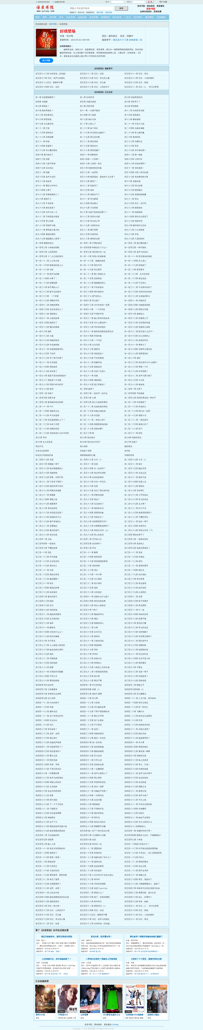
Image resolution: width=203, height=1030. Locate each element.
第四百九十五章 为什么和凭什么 (138, 822)
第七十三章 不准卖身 (44, 203)
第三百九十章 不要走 (133, 667)
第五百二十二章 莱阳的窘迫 (136, 862)
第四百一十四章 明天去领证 (136, 703)
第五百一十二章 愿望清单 (91, 848)
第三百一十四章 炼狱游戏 (91, 557)
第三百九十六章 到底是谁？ (136, 676)
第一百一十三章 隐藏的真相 (92, 261)
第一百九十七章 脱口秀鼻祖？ (93, 384)
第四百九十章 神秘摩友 (45, 818)
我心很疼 (84, 446)
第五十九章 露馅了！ (89, 181)
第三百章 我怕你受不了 (134, 535)
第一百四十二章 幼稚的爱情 (47, 305)
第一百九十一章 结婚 (89, 376)
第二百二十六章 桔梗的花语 (47, 429)
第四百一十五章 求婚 (44, 707)
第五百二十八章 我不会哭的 (136, 871)
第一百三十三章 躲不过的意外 (48, 292)
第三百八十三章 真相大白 (91, 658)
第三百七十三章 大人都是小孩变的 (50, 645)
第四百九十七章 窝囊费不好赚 (93, 826)
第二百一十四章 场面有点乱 (47, 411)
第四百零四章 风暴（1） (90, 689)
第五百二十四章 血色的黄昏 (92, 866)
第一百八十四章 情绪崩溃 (46, 367)
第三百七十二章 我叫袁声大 (136, 641)
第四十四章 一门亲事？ (90, 159)
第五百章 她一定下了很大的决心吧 (95, 831)
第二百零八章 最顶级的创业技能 (49, 402)
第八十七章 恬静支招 (133, 221)
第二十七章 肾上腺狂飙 (134, 133)
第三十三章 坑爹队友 (133, 141)
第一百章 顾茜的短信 (44, 243)
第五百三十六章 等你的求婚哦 (93, 884)
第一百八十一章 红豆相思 (46, 362)
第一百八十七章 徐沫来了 (46, 371)
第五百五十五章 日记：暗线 (136, 82)
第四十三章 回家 (42, 159)
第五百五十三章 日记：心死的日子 (95, 87)
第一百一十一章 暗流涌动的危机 (138, 256)
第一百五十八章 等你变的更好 (93, 327)
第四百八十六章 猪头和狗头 (92, 813)
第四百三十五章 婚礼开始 (135, 734)
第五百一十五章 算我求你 (91, 853)
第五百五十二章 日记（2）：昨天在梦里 (141, 87)
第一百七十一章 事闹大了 (135, 345)
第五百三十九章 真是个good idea (93, 888)
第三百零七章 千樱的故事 (46, 548)
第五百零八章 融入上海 (45, 844)
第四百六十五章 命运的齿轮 (136, 778)
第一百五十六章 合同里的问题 (137, 323)
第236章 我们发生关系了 (90, 442)
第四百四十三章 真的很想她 (92, 747)
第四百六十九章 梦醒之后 (135, 787)
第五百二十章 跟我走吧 (45, 862)
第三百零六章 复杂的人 (134, 544)
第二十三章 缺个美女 (89, 128)
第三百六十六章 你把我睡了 (136, 632)
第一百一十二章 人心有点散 (47, 261)
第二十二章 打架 (42, 128)
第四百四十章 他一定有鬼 (91, 742)
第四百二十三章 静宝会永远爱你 (138, 716)
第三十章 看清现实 (132, 137)
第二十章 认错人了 (88, 124)
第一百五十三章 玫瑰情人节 (136, 318)
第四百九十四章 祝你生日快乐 (93, 822)
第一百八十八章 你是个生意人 (93, 371)
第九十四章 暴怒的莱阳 (45, 234)
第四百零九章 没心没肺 (45, 698)
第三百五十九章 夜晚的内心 (92, 623)
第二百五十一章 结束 (89, 464)
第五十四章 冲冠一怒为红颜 (136, 172)
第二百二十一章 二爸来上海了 (93, 420)
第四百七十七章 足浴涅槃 (91, 800)
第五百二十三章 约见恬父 (46, 866)
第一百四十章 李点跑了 (90, 301)
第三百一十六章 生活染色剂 (47, 561)
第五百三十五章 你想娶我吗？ (48, 884)
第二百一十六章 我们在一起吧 (137, 411)
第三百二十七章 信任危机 (135, 574)
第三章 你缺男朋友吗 (133, 97)
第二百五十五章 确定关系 (135, 468)
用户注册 (163, 2)
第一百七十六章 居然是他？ (92, 354)
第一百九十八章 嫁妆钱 (134, 384)
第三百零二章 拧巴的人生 (91, 539)
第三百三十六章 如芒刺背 (135, 588)
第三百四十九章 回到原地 (46, 610)
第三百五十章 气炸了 (89, 610)
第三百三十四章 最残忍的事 (47, 588)
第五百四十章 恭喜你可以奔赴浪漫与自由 (142, 888)
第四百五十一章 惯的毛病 (46, 760)
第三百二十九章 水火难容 (91, 579)
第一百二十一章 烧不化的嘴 (47, 274)
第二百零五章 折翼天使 (45, 398)
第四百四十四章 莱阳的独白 (136, 747)
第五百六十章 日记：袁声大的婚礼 (50, 78)
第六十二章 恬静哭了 (89, 186)
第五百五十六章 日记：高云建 (93, 82)
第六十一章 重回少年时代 (46, 186)
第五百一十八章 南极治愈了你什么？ (95, 857)
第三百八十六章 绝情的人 (91, 663)
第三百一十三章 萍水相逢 (46, 557)
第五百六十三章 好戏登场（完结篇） (51, 74)
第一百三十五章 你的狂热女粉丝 (138, 292)
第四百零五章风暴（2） (134, 689)
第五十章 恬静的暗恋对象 (91, 168)
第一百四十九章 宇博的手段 (92, 314)
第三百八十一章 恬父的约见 (136, 654)
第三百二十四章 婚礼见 (134, 570)
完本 (61, 17)
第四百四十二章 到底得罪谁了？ (49, 747)
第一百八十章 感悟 (132, 358)
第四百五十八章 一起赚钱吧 (92, 769)
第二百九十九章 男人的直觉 (92, 535)
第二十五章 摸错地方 (44, 133)
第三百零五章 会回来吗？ (91, 544)
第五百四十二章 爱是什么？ (92, 893)
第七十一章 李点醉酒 (89, 199)
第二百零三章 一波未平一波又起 (94, 393)
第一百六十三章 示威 (44, 336)
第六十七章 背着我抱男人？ (47, 194)
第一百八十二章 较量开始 (91, 362)
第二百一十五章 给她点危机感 (93, 411)
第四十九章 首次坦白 (44, 168)
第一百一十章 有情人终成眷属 (93, 256)
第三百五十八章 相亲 (44, 623)
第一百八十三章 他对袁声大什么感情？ (141, 362)
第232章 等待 (41, 437)
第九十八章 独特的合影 (90, 239)
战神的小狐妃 (153, 1015)
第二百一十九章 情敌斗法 (135, 415)
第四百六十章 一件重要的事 (47, 773)
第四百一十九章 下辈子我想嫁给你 (95, 711)
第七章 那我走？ (42, 106)
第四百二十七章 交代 (44, 725)
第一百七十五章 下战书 (45, 354)
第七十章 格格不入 (43, 199)
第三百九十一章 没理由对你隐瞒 (49, 672)
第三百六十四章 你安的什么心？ (49, 632)
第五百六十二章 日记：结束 (92, 74)
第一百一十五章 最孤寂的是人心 (49, 265)
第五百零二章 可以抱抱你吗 (47, 835)
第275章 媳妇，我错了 (53, 951)
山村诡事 (84, 1015)
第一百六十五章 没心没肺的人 (137, 336)
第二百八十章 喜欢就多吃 (46, 508)
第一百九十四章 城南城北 (91, 380)
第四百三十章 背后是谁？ (46, 729)
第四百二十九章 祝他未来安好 (137, 725)
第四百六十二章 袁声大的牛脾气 (138, 773)
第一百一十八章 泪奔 (44, 270)
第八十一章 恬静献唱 (133, 212)
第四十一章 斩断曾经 (89, 155)
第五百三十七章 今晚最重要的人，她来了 (142, 884)
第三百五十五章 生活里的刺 (47, 619)
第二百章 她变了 (87, 389)
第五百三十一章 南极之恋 (135, 875)
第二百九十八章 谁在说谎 (46, 535)
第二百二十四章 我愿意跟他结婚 (94, 424)
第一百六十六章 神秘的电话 (47, 340)
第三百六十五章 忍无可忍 (91, 632)
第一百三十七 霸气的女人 (91, 296)
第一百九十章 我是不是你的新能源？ (51, 376)
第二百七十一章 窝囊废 (45, 495)
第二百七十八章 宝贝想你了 (92, 504)
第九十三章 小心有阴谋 (134, 230)
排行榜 (53, 17)
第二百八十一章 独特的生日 (92, 508)
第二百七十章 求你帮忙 (134, 491)
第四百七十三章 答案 (44, 795)
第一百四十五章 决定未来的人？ (49, 309)
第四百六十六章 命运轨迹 (135, 782)
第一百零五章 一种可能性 (135, 247)
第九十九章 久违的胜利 (134, 239)
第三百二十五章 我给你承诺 (47, 574)
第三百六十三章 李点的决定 (136, 628)
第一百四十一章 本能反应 (135, 301)
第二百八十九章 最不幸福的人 (48, 521)
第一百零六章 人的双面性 (46, 252)
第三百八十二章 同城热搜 (46, 658)
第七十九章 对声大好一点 (46, 212)
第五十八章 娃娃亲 (43, 181)
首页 (37, 17)
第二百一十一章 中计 (44, 407)
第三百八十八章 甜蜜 (44, 667)
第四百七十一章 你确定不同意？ (94, 791)
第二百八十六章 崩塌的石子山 (48, 517)
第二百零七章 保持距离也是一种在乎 (140, 398)
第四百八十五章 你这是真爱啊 (48, 813)
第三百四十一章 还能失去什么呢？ (95, 597)
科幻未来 (117, 17)
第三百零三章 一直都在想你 (136, 539)
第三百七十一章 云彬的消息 (92, 641)
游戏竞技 (105, 17)
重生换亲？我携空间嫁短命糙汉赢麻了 (146, 937)
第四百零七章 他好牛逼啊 (91, 694)
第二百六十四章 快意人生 (135, 482)
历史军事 (93, 17)
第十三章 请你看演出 (44, 115)
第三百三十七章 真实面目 (46, 592)
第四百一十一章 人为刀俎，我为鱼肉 (140, 698)
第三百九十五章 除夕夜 (90, 676)
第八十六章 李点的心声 (90, 221)
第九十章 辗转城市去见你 (135, 225)
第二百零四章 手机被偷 (134, 393)
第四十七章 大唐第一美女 (91, 164)
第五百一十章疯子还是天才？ (137, 844)
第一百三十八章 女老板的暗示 (137, 296)
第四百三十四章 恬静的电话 (92, 734)
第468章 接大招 (95, 951)
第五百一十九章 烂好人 (134, 857)
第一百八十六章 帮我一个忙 (136, 367)
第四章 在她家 (41, 102)
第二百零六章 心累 (88, 398)
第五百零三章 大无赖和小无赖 (93, 835)
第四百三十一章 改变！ (90, 729)
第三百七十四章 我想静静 (91, 645)
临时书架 (100, 12)
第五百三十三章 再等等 (90, 879)
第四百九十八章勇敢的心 (135, 826)
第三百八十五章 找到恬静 (46, 663)
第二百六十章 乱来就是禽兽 (92, 477)
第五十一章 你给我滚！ (134, 168)
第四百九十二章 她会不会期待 (137, 818)
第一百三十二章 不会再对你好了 (138, 287)
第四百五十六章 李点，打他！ (137, 764)
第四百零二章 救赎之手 (134, 685)
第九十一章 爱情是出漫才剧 (47, 230)
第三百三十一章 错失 (44, 583)
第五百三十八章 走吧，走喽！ (48, 888)
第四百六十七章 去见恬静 (46, 787)
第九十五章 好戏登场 (89, 234)
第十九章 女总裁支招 (44, 124)
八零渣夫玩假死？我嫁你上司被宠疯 (101, 959)
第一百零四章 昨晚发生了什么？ (94, 247)
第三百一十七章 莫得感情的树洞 (94, 561)
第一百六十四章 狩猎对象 (91, 336)
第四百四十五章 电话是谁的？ (48, 751)
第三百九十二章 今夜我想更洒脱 (94, 672)
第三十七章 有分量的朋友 (46, 150)
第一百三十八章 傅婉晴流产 (99, 974)
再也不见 (39, 446)
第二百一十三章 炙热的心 (135, 407)
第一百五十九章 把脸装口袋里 (137, 327)
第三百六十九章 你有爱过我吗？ (138, 636)
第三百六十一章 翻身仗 (45, 628)
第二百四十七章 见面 (44, 460)
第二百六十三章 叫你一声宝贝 (93, 482)
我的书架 (108, 12)
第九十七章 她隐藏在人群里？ (48, 239)
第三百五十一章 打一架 (134, 610)
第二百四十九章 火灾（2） (135, 460)
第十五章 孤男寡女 (132, 115)
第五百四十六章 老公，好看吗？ (138, 897)
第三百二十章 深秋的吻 (90, 566)
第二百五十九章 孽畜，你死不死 (49, 477)
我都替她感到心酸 (87, 455)
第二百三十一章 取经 (133, 433)
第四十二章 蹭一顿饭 (133, 155)
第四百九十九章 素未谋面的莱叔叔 (50, 831)
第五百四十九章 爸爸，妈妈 (136, 901)
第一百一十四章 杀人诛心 (135, 261)
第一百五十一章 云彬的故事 (47, 318)
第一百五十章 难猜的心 (134, 314)
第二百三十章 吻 (87, 433)
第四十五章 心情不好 (133, 159)
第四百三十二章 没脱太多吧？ (137, 729)
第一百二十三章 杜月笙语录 (137, 274)
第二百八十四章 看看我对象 (92, 513)
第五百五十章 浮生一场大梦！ (48, 906)
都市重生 (149, 17)
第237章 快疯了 (131, 442)
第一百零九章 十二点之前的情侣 (49, 256)
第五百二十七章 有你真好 (91, 871)
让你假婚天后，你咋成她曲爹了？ (56, 959)
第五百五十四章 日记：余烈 (47, 87)
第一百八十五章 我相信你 (91, 367)
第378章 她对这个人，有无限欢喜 (146, 974)
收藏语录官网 (60, 2)
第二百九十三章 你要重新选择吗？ (95, 526)
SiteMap (115, 1025)
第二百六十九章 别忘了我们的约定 (95, 491)
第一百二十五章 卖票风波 (91, 278)
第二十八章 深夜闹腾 (44, 137)
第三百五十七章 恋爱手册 (135, 619)
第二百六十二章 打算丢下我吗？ (49, 482)
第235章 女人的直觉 (43, 442)
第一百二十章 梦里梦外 (134, 270)
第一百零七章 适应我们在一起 (93, 252)
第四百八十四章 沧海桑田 (135, 809)
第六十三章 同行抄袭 (133, 186)
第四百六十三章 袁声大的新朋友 (49, 778)
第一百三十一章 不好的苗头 (92, 287)
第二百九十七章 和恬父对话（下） (139, 530)
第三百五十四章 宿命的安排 (136, 614)
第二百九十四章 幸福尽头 (135, 526)
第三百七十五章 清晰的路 (135, 645)
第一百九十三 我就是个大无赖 (48, 380)
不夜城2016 (63, 1015)
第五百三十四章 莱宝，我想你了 (138, 879)
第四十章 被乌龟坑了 (44, 155)
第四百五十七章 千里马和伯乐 (48, 769)
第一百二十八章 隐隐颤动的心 (93, 283)
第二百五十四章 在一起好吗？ (93, 468)
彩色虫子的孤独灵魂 (44, 455)
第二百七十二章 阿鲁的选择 (92, 495)
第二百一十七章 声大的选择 (47, 415)
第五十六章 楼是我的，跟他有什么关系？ (97, 177)
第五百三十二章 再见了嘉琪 (47, 879)
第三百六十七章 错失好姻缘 (47, 636)
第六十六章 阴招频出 (133, 190)
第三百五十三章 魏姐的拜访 (92, 614)
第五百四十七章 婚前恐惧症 (47, 901)
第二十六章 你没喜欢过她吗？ (93, 133)
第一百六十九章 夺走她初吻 (47, 345)
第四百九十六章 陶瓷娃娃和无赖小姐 (51, 826)
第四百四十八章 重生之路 (46, 756)
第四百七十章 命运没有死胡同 (48, 791)
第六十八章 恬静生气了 (90, 194)
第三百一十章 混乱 (43, 552)
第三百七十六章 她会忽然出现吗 (49, 650)
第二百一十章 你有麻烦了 (135, 402)
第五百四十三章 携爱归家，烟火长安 (140, 893)
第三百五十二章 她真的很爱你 (48, 614)
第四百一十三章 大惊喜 (90, 703)
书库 (44, 17)
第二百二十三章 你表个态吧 (47, 424)
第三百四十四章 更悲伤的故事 (93, 601)
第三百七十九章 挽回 (44, 654)
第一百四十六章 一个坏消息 (92, 309)
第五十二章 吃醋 (42, 172)
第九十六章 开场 (131, 234)
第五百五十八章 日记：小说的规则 (139, 78)
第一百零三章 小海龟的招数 (47, 247)
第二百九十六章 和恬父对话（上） (95, 530)
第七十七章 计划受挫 (89, 208)
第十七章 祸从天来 (88, 119)
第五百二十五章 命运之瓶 (135, 866)
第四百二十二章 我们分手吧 (92, 716)
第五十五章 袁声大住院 (45, 177)
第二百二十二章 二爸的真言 (136, 420)
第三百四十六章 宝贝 (44, 605)
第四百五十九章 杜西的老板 (136, 769)
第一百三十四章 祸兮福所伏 (92, 292)
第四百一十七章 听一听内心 (136, 707)
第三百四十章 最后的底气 (46, 597)
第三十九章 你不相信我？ (135, 150)
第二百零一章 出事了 (133, 389)
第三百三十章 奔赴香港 (134, 579)
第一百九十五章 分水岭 (134, 380)
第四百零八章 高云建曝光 (135, 694)
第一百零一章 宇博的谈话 (91, 243)
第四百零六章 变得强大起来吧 (48, 694)
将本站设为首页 (44, 2)
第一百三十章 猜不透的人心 (47, 287)
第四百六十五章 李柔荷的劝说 (93, 782)
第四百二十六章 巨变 (133, 720)
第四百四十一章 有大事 (134, 742)
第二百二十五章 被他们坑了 (136, 424)
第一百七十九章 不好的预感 (92, 358)
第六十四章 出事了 (43, 190)
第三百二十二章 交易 (44, 570)
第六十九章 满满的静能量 (135, 194)
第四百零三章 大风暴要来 (46, 689)
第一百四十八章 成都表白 (46, 314)
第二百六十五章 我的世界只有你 (49, 486)
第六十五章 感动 (87, 190)
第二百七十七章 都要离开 (46, 504)
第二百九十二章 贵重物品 (46, 526)
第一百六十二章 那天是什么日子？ (139, 331)
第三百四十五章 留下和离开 (136, 601)
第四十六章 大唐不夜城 (45, 164)
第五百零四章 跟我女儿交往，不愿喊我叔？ (143, 835)
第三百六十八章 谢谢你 (90, 636)
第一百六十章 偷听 (43, 331)
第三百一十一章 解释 (89, 552)
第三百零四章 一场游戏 (45, 544)
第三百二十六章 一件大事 (91, 574)
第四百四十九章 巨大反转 (91, 756)
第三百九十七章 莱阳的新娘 (47, 681)
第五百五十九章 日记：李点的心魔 (95, 78)
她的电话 (128, 446)
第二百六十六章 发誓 (89, 486)
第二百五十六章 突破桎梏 (46, 473)
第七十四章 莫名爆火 (89, 203)
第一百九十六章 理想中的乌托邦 (49, 384)
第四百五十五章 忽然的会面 (92, 764)
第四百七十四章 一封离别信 (92, 795)
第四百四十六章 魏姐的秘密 (92, 751)
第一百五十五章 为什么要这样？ (94, 323)
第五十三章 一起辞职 (89, 172)
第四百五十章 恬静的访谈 (135, 756)
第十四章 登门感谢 (88, 115)
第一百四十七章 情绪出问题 (136, 309)
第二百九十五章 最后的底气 (47, 530)
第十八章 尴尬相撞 (132, 119)
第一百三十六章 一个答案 (47, 296)
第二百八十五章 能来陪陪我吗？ (138, 513)
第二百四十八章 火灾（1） (91, 460)
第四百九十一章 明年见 (90, 818)
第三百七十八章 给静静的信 (136, 650)
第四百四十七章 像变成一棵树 (137, 751)
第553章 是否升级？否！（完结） (57, 974)
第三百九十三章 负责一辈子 (136, 672)
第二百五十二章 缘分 (133, 464)
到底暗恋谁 (129, 455)
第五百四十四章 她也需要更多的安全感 (52, 897)
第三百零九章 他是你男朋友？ (137, 548)
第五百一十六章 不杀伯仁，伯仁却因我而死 (143, 853)
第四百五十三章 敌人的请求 (136, 760)
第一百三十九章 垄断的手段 (47, 301)
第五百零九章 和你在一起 (91, 844)
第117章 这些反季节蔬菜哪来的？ (146, 951)
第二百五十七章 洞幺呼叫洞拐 (93, 473)
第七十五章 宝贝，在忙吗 (135, 203)
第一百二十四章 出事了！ (46, 278)
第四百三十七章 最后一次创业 (93, 738)
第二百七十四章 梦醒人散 (46, 499)
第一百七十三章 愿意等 (90, 349)
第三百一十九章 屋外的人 (46, 566)
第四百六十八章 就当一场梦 (92, 787)
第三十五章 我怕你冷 (89, 146)
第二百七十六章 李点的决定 (136, 499)
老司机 (127, 451)
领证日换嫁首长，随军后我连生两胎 (56, 937)
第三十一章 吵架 (42, 141)
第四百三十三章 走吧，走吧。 (48, 734)
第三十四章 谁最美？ (44, 146)
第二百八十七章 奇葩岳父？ (92, 517)
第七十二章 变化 (131, 199)
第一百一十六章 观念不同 (91, 265)
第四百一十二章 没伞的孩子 (47, 703)
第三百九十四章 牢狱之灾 (46, 676)
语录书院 (49, 9)
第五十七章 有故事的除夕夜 (136, 177)
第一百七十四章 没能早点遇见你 (138, 349)
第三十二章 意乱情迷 (89, 141)
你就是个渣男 (86, 451)
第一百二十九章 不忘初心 (135, 283)
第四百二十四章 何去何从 (46, 720)
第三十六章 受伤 (131, 146)
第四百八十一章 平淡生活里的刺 (138, 804)
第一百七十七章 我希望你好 (136, 354)
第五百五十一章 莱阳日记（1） (93, 906)
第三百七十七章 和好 (89, 650)
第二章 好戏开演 (87, 97)
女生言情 (70, 17)
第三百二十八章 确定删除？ (47, 579)
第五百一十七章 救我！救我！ (48, 857)
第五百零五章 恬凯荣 (44, 840)
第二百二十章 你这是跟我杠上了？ (50, 420)
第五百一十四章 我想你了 (46, 853)
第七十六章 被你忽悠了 (45, 208)
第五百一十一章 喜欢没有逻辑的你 (50, 848)
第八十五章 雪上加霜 (44, 221)
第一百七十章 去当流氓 (90, 345)
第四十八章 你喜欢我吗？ (135, 164)
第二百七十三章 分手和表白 (136, 495)
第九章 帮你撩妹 (131, 106)
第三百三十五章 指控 (89, 588)
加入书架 (46, 60)
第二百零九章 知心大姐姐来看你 (94, 402)
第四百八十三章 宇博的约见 (92, 809)
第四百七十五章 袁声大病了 (136, 795)
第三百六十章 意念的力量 (135, 623)
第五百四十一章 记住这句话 (47, 893)
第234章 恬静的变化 (132, 437)
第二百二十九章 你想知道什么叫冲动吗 (52, 433)
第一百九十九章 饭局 (44, 389)
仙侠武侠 (82, 17)
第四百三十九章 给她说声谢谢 (48, 742)
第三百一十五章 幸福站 (134, 557)
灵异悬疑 (161, 17)
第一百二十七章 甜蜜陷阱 (46, 283)
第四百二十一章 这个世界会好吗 (49, 716)
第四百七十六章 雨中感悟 (46, 800)
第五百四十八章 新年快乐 (91, 901)
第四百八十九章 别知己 (134, 813)
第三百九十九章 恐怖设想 (135, 681)
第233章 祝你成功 (87, 437)
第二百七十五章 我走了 (90, 499)
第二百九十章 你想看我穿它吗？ (94, 521)
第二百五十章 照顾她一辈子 (47, 464)
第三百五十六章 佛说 (89, 619)
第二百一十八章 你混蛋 (90, 415)
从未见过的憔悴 (42, 451)
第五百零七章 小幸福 (133, 840)
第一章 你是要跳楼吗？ (45, 97)
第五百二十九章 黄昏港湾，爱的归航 (51, 875)
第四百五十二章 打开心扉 (91, 760)
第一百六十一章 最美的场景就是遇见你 (96, 331)
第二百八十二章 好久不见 (135, 508)
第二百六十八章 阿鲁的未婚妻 (48, 491)
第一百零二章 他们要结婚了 (136, 243)
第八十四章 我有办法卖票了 (136, 217)
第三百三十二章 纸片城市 (91, 583)
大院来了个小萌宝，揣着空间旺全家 (146, 959)
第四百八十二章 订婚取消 (46, 809)
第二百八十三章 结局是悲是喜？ (49, 513)
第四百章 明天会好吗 (44, 685)
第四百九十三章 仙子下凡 (46, 822)
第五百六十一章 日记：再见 (136, 74)
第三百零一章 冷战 (43, 539)
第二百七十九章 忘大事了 (135, 504)
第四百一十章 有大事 (89, 698)
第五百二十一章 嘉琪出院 (91, 862)
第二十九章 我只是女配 (90, 137)
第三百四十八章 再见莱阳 (135, 605)
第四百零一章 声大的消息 (91, 685)
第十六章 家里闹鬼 (43, 119)
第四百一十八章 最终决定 (46, 711)
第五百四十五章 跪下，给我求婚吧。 (95, 897)
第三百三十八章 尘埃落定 (91, 592)
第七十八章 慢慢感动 (133, 208)
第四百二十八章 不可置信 (91, 725)
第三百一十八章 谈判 (133, 561)
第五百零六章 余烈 (88, 840)
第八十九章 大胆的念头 (90, 225)
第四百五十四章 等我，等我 (47, 764)
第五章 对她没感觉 (88, 102)
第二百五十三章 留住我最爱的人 (49, 468)
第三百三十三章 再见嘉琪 (135, 583)
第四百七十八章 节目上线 (135, 800)
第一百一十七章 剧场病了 (135, 265)
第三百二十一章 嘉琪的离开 (136, 566)
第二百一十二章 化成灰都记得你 (94, 407)
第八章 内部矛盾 (87, 106)
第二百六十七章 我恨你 (134, 486)
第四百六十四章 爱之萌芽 (91, 778)
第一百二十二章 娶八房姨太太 (93, 274)
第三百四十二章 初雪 (133, 597)
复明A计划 (40, 1015)
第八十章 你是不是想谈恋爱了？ (94, 212)
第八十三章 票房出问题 (90, 217)
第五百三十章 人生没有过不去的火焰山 (96, 875)
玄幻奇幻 (138, 17)
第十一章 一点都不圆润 (90, 111)
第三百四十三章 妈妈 (44, 601)
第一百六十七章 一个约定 (91, 340)
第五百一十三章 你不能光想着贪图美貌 (141, 848)
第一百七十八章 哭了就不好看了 (49, 358)
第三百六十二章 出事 (89, 628)
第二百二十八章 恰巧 (133, 429)
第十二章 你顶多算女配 (134, 111)
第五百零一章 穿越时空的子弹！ (138, 831)
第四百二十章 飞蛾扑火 (134, 711)
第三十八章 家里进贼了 (90, 150)
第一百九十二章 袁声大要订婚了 (138, 376)
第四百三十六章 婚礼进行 (46, 738)
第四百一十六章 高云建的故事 (93, 707)
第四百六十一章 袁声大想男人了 (94, 773)
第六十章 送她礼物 (132, 181)
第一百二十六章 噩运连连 (135, 278)
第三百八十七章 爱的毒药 (135, 663)
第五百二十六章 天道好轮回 (47, 871)
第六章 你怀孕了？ (132, 102)
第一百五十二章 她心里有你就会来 (95, 318)
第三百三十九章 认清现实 (135, 592)
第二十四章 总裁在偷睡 (134, 128)
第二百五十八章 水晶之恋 (135, 473)
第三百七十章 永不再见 (45, 641)
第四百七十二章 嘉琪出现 (135, 791)
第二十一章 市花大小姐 (134, 124)
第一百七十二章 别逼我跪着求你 (49, 349)
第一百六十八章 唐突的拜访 (136, 340)
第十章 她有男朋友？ (44, 111)
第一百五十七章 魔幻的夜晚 (47, 327)
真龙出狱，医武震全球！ (101, 937)
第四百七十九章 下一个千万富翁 (49, 804)
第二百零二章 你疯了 (44, 393)
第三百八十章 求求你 (89, 654)
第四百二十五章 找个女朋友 (92, 720)
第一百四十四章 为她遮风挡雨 (137, 305)
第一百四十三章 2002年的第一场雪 (95, 305)
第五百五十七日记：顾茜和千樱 (49, 82)
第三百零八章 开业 (88, 548)
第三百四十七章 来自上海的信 (93, 605)
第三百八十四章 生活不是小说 (137, 658)
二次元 (127, 17)
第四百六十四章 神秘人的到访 (48, 782)
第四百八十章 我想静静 (90, 804)
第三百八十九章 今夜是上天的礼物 (95, 667)
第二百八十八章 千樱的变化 (136, 517)
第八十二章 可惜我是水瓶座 (47, 217)
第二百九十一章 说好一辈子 (136, 521)
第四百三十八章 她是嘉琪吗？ (137, 738)
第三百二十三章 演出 (89, 570)
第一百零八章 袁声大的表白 (136, 252)
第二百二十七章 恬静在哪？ (92, 429)
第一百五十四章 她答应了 (46, 323)
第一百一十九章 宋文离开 (91, 270)
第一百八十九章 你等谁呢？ (136, 371)
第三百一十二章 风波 (133, 552)
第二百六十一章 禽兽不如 (135, 477)
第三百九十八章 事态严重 (91, 681)
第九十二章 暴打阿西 (89, 230)
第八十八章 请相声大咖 (45, 225)
